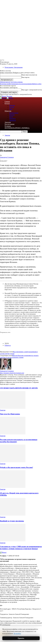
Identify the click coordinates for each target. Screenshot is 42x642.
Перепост (12, 118)
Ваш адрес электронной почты (32, 90)
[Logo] (3, 98)
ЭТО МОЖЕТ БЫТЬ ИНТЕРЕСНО (12, 388)
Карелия (12, 105)
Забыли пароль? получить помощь (11, 82)
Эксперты (12, 120)
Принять (21, 638)
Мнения (12, 115)
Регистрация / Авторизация (14, 67)
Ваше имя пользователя (29, 75)
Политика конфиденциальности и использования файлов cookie (20, 84)
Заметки (7, 135)
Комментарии (13, 113)
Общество (8, 111)
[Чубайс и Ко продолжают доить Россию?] (12, 462)
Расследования (9, 124)
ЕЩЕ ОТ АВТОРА (31, 388)
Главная (7, 101)
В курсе (7, 103)
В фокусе (8, 345)
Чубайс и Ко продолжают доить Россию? (16, 467)
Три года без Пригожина (10, 414)
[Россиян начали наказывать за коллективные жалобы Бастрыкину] (12, 434)
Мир (10, 109)
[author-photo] (5, 369)
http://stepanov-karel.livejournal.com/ (12, 373)
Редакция (8, 126)
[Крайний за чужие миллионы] (12, 515)
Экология (8, 122)
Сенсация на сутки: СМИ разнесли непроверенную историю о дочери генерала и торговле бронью (21, 547)
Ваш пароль (25, 77)
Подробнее (17, 633)
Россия (11, 107)
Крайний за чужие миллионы (12, 521)
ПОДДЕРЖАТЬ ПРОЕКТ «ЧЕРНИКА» (17, 128)
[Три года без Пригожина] (12, 408)
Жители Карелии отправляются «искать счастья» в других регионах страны (19, 356)
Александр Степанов (7, 157)
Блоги (11, 116)
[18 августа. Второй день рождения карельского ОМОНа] (12, 487)
